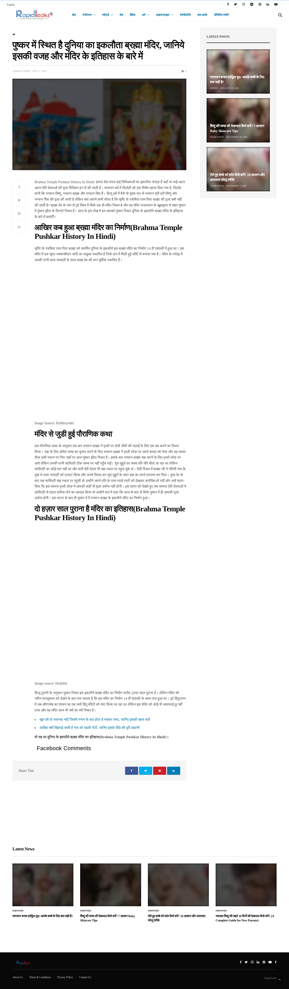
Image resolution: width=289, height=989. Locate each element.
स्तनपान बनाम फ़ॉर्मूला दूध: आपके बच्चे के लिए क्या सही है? (42, 916)
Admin (213, 88)
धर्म (143, 15)
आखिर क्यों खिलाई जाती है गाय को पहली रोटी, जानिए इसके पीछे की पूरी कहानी (90, 728)
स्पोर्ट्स (105, 15)
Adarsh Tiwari (21, 71)
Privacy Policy (65, 977)
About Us (17, 977)
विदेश (132, 15)
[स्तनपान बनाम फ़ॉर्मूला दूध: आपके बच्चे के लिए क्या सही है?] (238, 71)
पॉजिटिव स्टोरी (221, 15)
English (11, 4)
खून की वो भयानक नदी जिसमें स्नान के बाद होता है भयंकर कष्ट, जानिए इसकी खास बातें (95, 719)
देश (121, 15)
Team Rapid (217, 137)
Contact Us (85, 977)
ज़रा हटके (202, 15)
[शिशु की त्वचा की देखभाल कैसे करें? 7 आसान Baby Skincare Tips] (238, 120)
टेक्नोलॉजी (185, 15)
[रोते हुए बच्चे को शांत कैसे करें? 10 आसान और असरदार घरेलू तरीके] (238, 169)
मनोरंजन (87, 15)
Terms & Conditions (40, 977)
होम (74, 15)
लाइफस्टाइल (162, 15)
